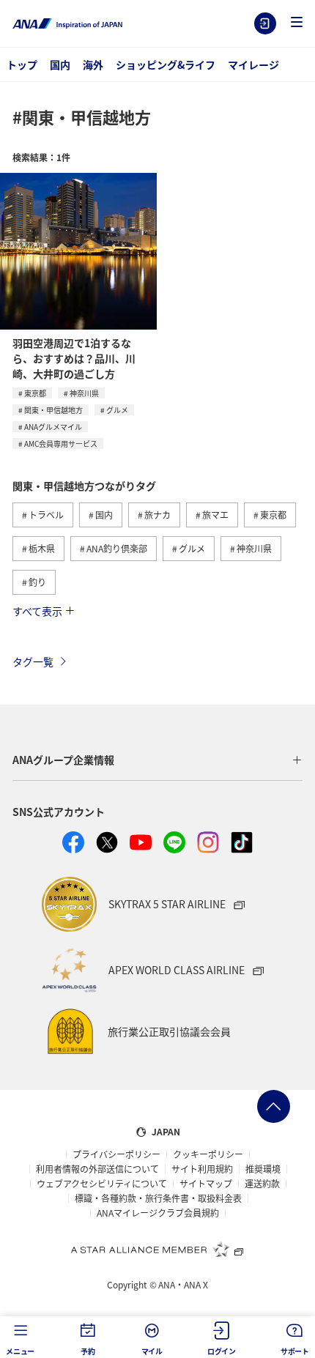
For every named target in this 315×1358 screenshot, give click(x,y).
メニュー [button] (20, 1351)
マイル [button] (152, 1351)
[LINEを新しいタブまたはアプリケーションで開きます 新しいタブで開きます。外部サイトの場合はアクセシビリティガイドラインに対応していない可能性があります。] (174, 842)
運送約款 (262, 1183)
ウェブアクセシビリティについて (102, 1183)
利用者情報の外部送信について (97, 1169)
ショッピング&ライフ (165, 64)
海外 (93, 64)
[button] (297, 23)
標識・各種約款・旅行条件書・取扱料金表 (158, 1198)
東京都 (35, 392)
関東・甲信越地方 (53, 409)
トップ (22, 64)
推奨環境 (263, 1169)
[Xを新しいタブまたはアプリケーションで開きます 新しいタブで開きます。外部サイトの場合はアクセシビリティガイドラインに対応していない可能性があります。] (107, 842)
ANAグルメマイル (53, 426)
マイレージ (253, 64)
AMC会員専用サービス (60, 443)
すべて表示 (37, 611)
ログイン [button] (221, 1351)
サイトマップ (205, 1183)
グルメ (117, 409)
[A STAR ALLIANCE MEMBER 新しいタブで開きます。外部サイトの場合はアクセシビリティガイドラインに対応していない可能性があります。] (157, 1249)
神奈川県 (84, 392)
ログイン (265, 23)
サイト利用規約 (202, 1169)
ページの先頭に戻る (273, 1106)
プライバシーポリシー (116, 1154)
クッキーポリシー (208, 1154)
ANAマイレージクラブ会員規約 (158, 1213)
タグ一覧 (32, 661)
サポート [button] (295, 1351)
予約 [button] (88, 1351)
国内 (60, 64)
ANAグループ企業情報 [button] (63, 759)
